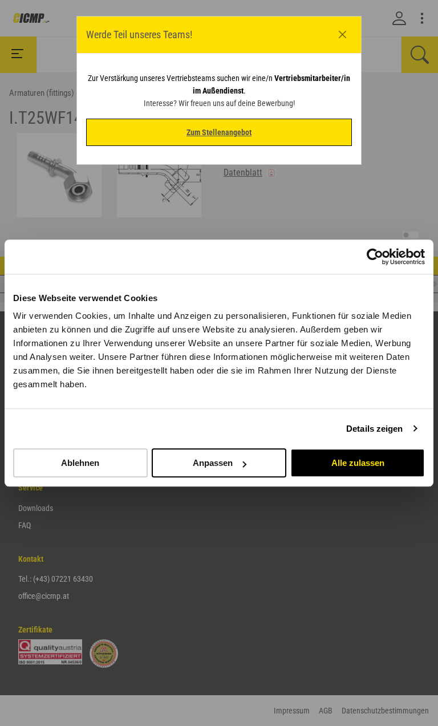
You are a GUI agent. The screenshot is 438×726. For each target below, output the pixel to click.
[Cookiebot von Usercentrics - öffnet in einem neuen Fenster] (375, 256)
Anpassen (213, 463)
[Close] (343, 35)
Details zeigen (374, 428)
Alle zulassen (357, 463)
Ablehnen (80, 463)
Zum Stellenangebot (219, 132)
